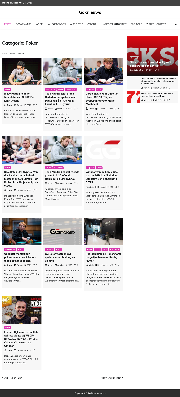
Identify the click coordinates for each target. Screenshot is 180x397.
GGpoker (90, 89)
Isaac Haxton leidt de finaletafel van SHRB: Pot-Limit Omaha (19, 97)
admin (9, 105)
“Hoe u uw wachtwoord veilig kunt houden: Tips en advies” (150, 64)
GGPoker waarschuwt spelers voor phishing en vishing (60, 257)
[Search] (176, 24)
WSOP (39, 24)
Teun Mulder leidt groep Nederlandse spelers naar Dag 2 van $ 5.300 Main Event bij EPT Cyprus (60, 99)
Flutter (89, 249)
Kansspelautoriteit (114, 24)
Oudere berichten (13, 377)
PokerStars (58, 168)
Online (97, 249)
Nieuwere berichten (111, 377)
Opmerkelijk (10, 249)
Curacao (136, 24)
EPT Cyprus (51, 89)
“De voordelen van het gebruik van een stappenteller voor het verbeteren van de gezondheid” (158, 81)
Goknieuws (90, 12)
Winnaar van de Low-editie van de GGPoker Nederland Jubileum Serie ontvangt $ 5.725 (102, 177)
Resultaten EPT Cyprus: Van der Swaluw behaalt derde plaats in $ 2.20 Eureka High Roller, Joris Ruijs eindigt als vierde (21, 178)
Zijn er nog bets (156, 24)
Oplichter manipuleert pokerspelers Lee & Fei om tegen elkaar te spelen (20, 257)
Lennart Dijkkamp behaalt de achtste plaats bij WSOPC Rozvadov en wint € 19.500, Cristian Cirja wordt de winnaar (21, 338)
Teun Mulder (71, 89)
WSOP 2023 (76, 24)
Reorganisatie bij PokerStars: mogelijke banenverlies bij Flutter (103, 257)
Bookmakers (23, 24)
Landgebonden (56, 24)
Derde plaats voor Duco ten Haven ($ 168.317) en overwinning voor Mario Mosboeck (102, 99)
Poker (8, 24)
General (92, 24)
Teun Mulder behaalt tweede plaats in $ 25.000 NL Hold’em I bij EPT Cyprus (62, 175)
